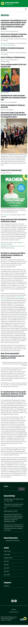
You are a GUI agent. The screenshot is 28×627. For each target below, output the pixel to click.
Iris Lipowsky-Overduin (6, 45)
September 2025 (8, 558)
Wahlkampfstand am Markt (10, 511)
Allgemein (6, 586)
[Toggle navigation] (25, 9)
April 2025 (6, 568)
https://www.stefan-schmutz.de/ (15, 246)
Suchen (6, 486)
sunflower (11, 618)
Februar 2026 (7, 551)
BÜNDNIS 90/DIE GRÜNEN (12, 3)
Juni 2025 (6, 561)
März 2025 (6, 571)
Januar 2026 (7, 554)
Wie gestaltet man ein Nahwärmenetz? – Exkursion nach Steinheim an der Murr (13, 505)
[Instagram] (15, 601)
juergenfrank (9, 540)
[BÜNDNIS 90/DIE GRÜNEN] (2, 3)
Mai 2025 (6, 564)
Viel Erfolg (16, 540)
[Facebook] (12, 601)
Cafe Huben (6, 214)
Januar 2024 (7, 574)
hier (4, 31)
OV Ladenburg (9, 4)
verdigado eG (9, 620)
